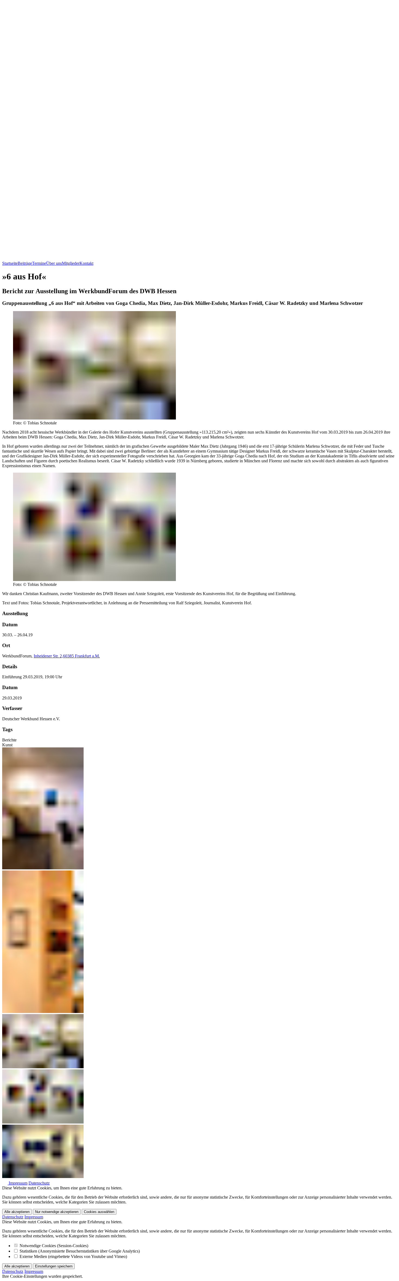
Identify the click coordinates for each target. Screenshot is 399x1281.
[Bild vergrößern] (94, 418)
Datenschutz (39, 1183)
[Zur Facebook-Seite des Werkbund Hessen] (5, 1183)
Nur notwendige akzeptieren (56, 1212)
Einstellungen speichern (53, 1266)
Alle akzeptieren (17, 1212)
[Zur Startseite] (199, 258)
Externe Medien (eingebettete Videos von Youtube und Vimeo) (72, 1256)
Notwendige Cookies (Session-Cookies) (53, 1245)
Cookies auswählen (99, 1212)
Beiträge (25, 263)
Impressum (18, 1183)
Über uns (54, 263)
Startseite (10, 263)
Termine (39, 263)
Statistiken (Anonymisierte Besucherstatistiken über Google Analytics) (79, 1251)
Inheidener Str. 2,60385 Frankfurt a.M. (67, 656)
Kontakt (86, 263)
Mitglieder (71, 263)
